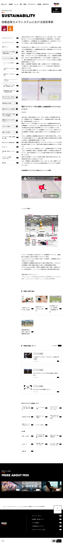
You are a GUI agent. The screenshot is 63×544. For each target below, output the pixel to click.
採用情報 (39, 4)
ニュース (16, 4)
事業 (21, 4)
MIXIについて (4, 4)
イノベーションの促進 (22, 506)
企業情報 (11, 4)
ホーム (4, 506)
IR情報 (24, 4)
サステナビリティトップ (12, 506)
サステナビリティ (32, 4)
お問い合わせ (46, 4)
